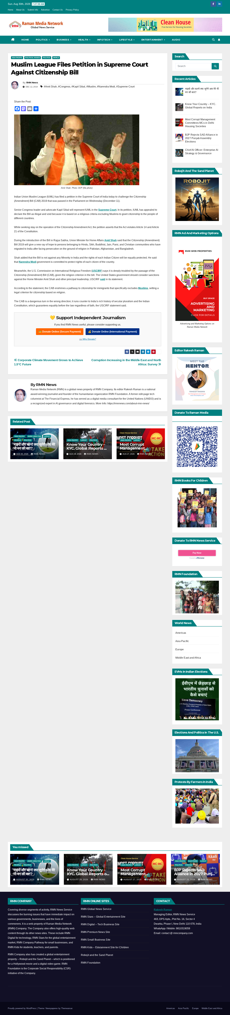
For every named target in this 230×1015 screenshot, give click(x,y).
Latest (47, 436)
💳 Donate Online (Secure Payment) (59, 331)
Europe (179, 649)
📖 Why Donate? (87, 339)
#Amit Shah (50, 86)
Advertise (45, 10)
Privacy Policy (72, 10)
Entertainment (152, 39)
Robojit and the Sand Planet (97, 955)
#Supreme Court (125, 86)
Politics (42, 39)
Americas (180, 633)
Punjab (188, 865)
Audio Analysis (34, 436)
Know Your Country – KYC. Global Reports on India (87, 448)
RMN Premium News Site (95, 932)
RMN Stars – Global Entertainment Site (103, 916)
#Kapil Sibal (78, 86)
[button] (213, 39)
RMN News (32, 82)
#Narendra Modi (106, 86)
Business (63, 39)
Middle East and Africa (188, 657)
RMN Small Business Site (95, 939)
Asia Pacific (17, 57)
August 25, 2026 (186, 879)
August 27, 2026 (132, 879)
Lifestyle (126, 39)
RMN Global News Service (96, 909)
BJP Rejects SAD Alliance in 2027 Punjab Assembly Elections (195, 874)
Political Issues (32, 57)
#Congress (64, 86)
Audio (176, 39)
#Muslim (91, 86)
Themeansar (66, 1008)
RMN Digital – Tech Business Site (100, 924)
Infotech (104, 39)
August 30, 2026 (25, 879)
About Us (20, 10)
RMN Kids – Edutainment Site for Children (105, 947)
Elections (192, 861)
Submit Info (33, 10)
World (56, 57)
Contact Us (58, 10)
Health (83, 39)
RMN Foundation (90, 962)
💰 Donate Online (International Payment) (112, 331)
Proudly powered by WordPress (22, 1008)
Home (10, 10)
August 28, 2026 (79, 879)
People (17, 440)
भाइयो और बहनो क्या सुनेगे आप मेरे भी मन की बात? (34, 446)
